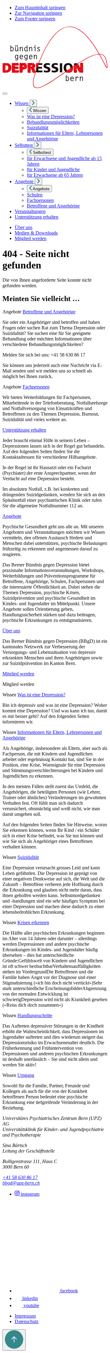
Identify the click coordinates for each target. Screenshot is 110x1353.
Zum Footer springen (35, 18)
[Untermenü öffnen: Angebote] (38, 181)
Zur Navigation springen (38, 13)
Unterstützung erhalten (24, 430)
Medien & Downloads (36, 233)
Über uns (23, 227)
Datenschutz (26, 1321)
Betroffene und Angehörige (49, 311)
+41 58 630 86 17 (20, 1177)
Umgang (25, 1075)
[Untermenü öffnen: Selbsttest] (37, 145)
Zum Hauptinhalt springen (40, 7)
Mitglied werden (30, 238)
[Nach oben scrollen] (14, 1340)
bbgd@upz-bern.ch (21, 1183)
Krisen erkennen (33, 922)
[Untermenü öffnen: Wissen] (33, 103)
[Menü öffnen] (4, 94)
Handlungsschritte (34, 1015)
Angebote (11, 516)
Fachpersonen (36, 386)
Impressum (25, 1316)
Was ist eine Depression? (41, 694)
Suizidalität (28, 857)
